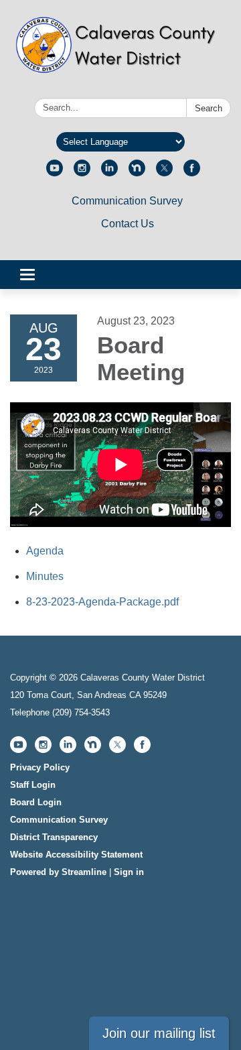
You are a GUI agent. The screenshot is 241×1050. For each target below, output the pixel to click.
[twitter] (164, 172)
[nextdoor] (137, 172)
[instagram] (82, 172)
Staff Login (33, 785)
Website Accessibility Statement (76, 855)
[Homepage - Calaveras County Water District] (120, 51)
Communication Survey (127, 201)
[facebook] (191, 172)
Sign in (129, 872)
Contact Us (127, 223)
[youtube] (54, 172)
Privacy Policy (40, 767)
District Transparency (54, 837)
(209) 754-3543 (81, 712)
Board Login (36, 802)
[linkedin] (109, 172)
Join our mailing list (159, 1033)
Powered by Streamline (58, 872)
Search (208, 108)
